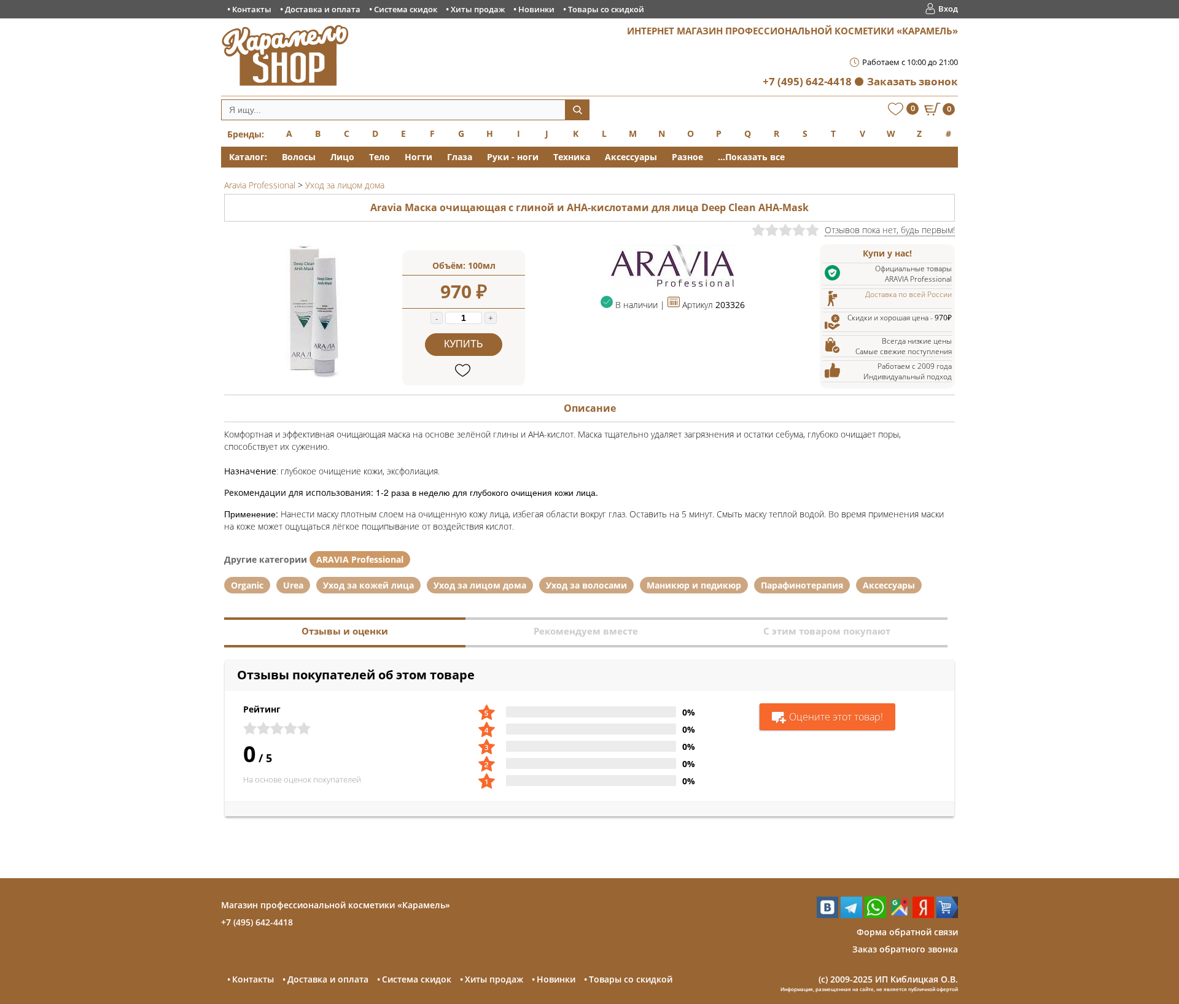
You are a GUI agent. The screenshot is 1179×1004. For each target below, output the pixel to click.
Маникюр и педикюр (694, 585)
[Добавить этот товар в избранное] (464, 371)
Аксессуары (889, 585)
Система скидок (405, 9)
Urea (293, 585)
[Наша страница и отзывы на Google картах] (899, 915)
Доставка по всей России (908, 294)
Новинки (536, 9)
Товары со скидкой (606, 9)
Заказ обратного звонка (905, 949)
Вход (948, 8)
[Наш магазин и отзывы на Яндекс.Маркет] (947, 915)
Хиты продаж (478, 9)
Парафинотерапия (802, 585)
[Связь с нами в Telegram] (851, 915)
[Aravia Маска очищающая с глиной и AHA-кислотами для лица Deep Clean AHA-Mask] (313, 375)
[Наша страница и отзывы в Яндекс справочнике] (923, 915)
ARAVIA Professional (359, 559)
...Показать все (751, 157)
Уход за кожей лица (368, 585)
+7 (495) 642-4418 (807, 81)
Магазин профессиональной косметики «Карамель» (335, 905)
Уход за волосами (586, 585)
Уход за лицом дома (480, 585)
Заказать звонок (912, 81)
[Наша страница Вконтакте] (827, 915)
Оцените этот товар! (836, 717)
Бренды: (245, 134)
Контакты (251, 9)
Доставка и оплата (322, 9)
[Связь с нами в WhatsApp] (875, 915)
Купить (463, 344)
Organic (247, 585)
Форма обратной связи (907, 932)
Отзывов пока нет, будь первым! (890, 230)
